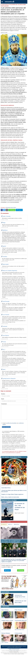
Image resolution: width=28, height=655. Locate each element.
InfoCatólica (9, 1)
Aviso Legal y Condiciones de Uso (15, 647)
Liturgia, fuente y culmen (7, 620)
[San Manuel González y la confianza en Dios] (14, 532)
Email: (2, 398)
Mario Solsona (4, 610)
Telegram (19, 209)
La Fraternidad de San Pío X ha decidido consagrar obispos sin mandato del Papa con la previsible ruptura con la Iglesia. (13, 560)
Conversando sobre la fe (21, 620)
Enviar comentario (6, 426)
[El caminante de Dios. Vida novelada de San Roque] (7, 510)
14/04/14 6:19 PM (4, 32)
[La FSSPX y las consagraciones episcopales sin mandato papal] (14, 550)
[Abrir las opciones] (2, 1)
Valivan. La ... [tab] (10, 524)
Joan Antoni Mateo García (19, 629)
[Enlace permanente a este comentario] (1, 216)
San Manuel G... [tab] (4, 524)
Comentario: (4, 403)
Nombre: (3, 393)
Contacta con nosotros (11, 646)
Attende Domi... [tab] (17, 524)
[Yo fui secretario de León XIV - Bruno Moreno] (14, 582)
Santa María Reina (5, 487)
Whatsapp (12, 209)
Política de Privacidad (18, 646)
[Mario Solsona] (7, 614)
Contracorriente (18, 633)
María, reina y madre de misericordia (10, 497)
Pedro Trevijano (18, 610)
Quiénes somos (4, 646)
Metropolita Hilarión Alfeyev (11, 207)
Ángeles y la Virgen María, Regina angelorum (12, 494)
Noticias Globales (5, 633)
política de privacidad (11, 423)
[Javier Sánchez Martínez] (7, 625)
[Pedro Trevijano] (21, 614)
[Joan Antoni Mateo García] (21, 625)
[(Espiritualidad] (7, 599)
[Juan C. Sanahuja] (7, 637)
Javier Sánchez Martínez (6, 629)
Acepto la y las (13, 424)
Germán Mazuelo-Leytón (19, 642)
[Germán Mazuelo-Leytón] (21, 637)
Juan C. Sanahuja (4, 642)
